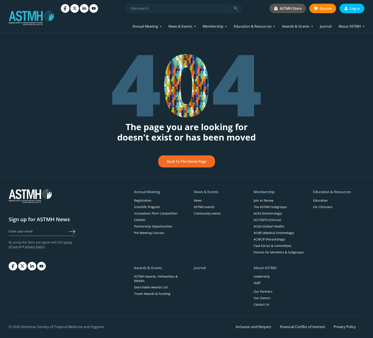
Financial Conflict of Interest (302, 326)
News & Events (180, 26)
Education (320, 200)
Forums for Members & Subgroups (279, 252)
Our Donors (262, 298)
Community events (207, 213)
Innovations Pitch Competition (155, 213)
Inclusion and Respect (253, 326)
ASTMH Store (291, 8)
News (198, 200)
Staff (257, 283)
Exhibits (139, 220)
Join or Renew (263, 200)
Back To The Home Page (186, 161)
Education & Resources (253, 26)
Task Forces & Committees (272, 246)
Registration (143, 200)
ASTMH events (204, 207)
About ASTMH (349, 26)
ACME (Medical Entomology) (274, 233)
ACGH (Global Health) (269, 226)
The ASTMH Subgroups (270, 207)
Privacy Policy (345, 326)
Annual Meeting (145, 26)
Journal (326, 26)
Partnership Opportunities (153, 226)
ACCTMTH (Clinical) (267, 220)
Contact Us (261, 304)
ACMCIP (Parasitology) (269, 239)
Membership (213, 26)
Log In (355, 8)
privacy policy (35, 247)
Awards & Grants (296, 26)
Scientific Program (147, 207)
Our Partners (263, 291)
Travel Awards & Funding (152, 294)
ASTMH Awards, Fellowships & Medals (156, 278)
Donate (326, 8)
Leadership (262, 276)
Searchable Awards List (151, 287)
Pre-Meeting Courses (149, 233)
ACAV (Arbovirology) (268, 213)
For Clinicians (323, 207)
